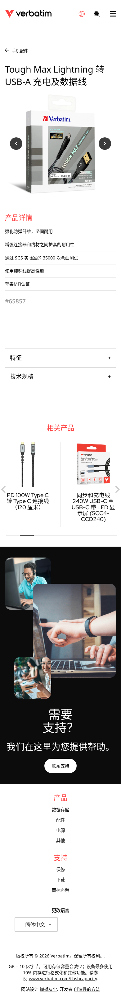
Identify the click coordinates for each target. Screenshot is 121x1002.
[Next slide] (117, 489)
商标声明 (60, 890)
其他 (60, 840)
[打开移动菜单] (110, 14)
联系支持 (60, 766)
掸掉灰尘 (48, 989)
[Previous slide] (4, 489)
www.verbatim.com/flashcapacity (63, 978)
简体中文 (35, 924)
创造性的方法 (87, 989)
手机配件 (20, 51)
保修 (60, 869)
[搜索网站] (97, 15)
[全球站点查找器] (81, 14)
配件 (60, 820)
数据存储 (60, 810)
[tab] (13, 535)
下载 (60, 880)
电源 (60, 830)
